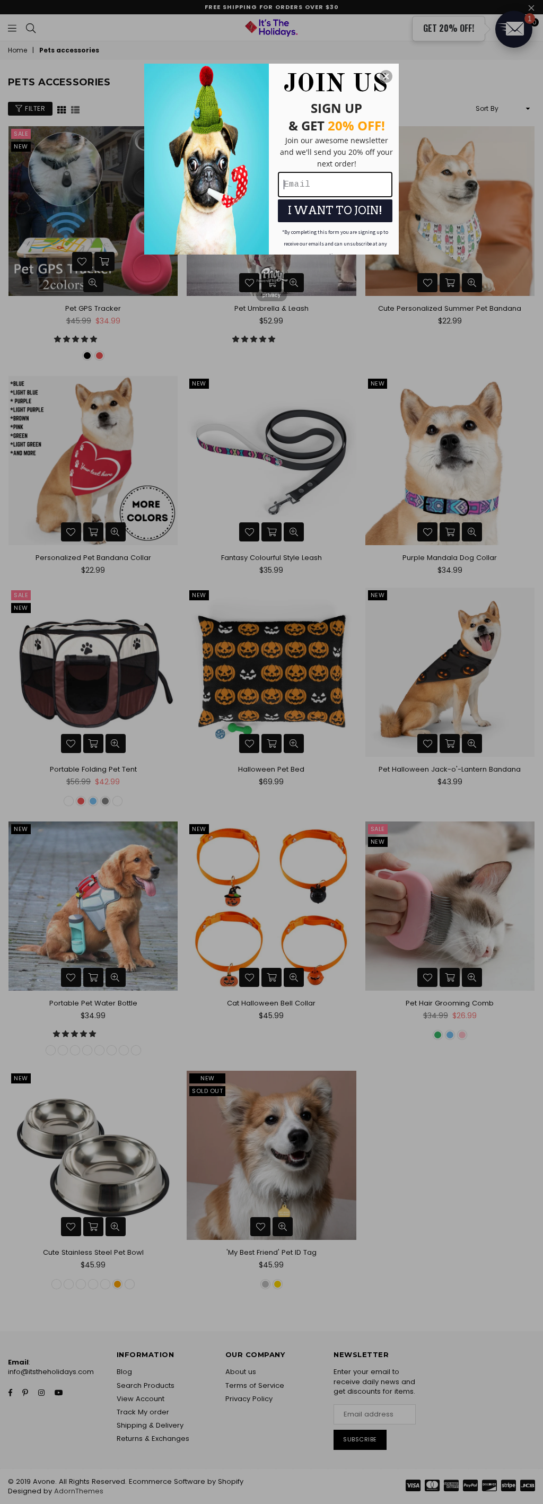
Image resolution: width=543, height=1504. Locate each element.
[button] (386, 76)
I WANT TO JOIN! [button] (335, 210)
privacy (271, 295)
